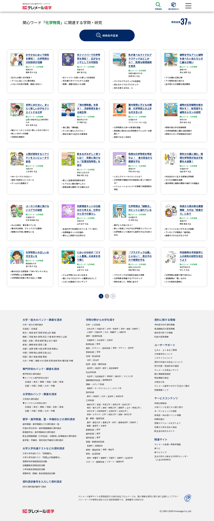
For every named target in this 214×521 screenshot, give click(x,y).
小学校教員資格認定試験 (34, 469)
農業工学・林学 (109, 422)
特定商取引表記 (161, 377)
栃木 (36, 336)
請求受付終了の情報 (163, 332)
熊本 (60, 360)
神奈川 (59, 336)
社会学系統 (91, 372)
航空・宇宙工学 (103, 404)
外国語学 (90, 340)
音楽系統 (90, 352)
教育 (98, 344)
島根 (40, 352)
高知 (45, 356)
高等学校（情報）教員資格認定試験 (39, 473)
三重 (45, 344)
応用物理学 (101, 411)
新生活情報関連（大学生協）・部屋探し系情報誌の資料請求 (50, 436)
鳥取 (31, 352)
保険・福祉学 (108, 449)
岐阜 (36, 344)
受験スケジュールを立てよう (167, 423)
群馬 (40, 336)
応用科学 (112, 411)
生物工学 (123, 411)
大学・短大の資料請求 (33, 324)
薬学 (98, 437)
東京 (54, 336)
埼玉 (45, 336)
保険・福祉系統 (93, 449)
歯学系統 (90, 433)
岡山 (36, 352)
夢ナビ (157, 448)
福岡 (37, 360)
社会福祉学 (100, 376)
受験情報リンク (161, 389)
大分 (42, 360)
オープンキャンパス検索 (165, 411)
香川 (31, 356)
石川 (51, 340)
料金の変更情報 (161, 336)
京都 (36, 348)
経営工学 (112, 414)
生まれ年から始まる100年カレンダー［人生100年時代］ (171, 458)
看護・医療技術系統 (95, 441)
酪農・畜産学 (92, 425)
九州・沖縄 (28, 360)
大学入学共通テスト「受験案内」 (38, 453)
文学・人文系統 (93, 324)
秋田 (45, 332)
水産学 (103, 425)
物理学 (96, 396)
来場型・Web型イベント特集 (167, 415)
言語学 (110, 340)
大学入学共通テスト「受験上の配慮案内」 (42, 457)
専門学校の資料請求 (32, 373)
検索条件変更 (110, 35)
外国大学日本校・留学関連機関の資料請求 (42, 428)
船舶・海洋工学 (125, 414)
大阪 (40, 348)
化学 (103, 396)
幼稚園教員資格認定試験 (34, 465)
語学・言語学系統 (94, 336)
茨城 (31, 336)
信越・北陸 (28, 340)
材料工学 (90, 411)
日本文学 (90, 328)
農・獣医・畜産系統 (95, 418)
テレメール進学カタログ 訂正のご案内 (171, 385)
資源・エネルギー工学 (96, 414)
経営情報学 (113, 368)
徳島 (36, 356)
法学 (89, 360)
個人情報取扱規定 (162, 373)
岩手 (36, 332)
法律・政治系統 (93, 356)
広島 (45, 352)
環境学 (110, 376)
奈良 (49, 348)
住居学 (120, 457)
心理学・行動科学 (94, 332)
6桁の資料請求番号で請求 (34, 486)
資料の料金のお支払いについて (168, 361)
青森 (31, 332)
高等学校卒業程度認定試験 (35, 461)
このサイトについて (163, 357)
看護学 (90, 445)
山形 (49, 332)
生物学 (110, 396)
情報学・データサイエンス (98, 388)
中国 (25, 352)
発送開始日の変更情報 (164, 328)
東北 (25, 332)
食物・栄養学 (92, 457)
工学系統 (90, 400)
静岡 (31, 344)
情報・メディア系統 (95, 384)
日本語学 (101, 340)
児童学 (112, 457)
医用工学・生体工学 (121, 404)
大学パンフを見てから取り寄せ (168, 407)
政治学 (96, 360)
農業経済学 (123, 422)
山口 (49, 352)
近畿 (25, 348)
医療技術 (99, 445)
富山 (46, 340)
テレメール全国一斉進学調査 (167, 444)
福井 (55, 340)
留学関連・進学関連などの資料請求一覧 (41, 424)
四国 (25, 356)
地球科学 (119, 396)
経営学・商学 (100, 368)
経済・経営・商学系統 (96, 364)
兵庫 (45, 348)
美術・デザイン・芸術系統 (98, 348)
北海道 (26, 328)
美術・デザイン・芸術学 (123, 347)
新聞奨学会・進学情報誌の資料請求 (39, 432)
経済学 (90, 368)
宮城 (40, 332)
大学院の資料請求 (31, 398)
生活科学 (129, 457)
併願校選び (159, 419)
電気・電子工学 (93, 407)
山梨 (65, 336)
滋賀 (31, 348)
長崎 (55, 360)
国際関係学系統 (93, 380)
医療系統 (90, 429)
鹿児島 (65, 360)
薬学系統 (90, 437)
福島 (54, 332)
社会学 (90, 376)
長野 (42, 340)
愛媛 (40, 356)
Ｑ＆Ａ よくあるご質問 (165, 349)
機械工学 (90, 404)
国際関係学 (107, 380)
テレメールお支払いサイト (166, 369)
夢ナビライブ (160, 452)
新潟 (37, 340)
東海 (25, 344)
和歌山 (55, 348)
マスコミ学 (128, 376)
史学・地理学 (112, 328)
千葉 (49, 336)
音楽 (98, 351)
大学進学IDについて (163, 353)
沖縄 (71, 360)
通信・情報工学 (109, 407)
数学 (89, 396)
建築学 (121, 407)
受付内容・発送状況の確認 (166, 365)
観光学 (118, 376)
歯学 (98, 433)
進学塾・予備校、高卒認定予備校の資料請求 (43, 440)
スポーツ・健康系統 (95, 461)
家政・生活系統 (93, 453)
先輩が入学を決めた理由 (165, 427)
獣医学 (133, 422)
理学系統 (90, 392)
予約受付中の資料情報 (164, 324)
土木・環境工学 (133, 407)
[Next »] (113, 296)
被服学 (103, 457)
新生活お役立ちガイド (164, 431)
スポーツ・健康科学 (115, 461)
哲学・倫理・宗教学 (129, 328)
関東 (25, 336)
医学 (98, 429)
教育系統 (90, 344)
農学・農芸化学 (93, 422)
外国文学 (101, 328)
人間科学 (122, 332)
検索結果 (176, 22)
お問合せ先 (159, 381)
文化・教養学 (110, 332)
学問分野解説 (160, 403)
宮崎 (46, 360)
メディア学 (116, 388)
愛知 (40, 344)
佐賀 (51, 360)
